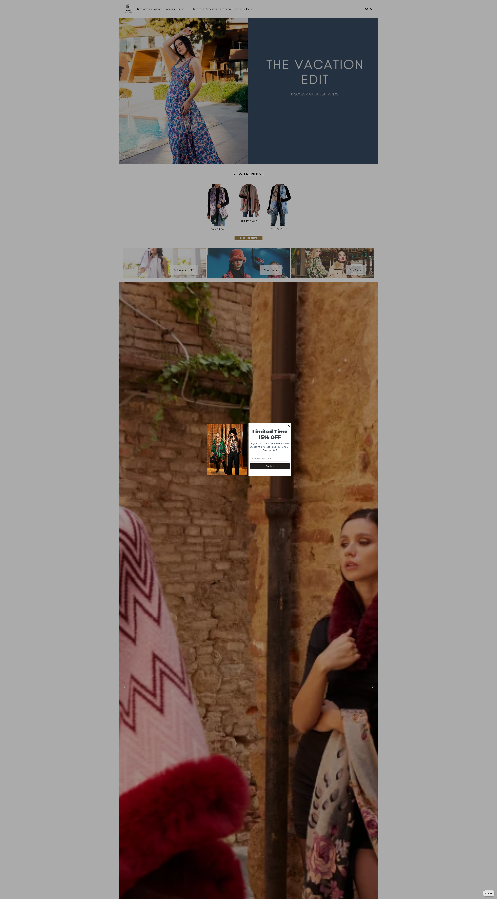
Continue (270, 466)
